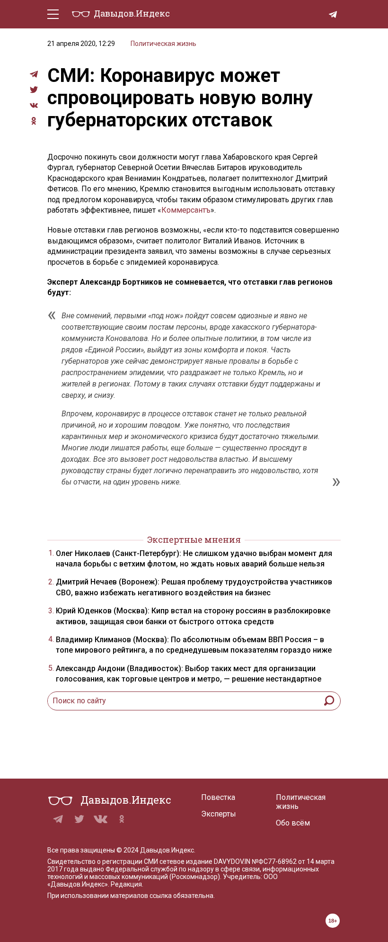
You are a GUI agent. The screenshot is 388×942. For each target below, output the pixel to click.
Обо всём (293, 822)
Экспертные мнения (194, 539)
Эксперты (218, 813)
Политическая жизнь (163, 43)
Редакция (126, 884)
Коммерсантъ (186, 210)
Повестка (218, 797)
